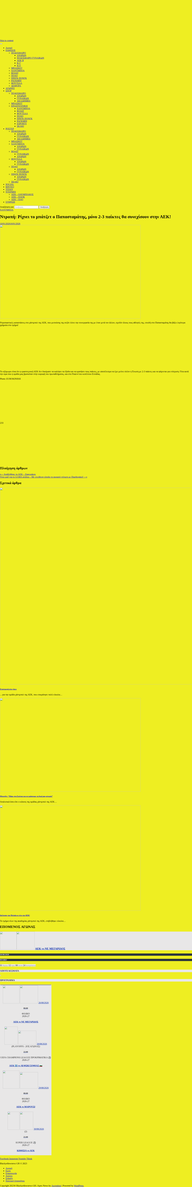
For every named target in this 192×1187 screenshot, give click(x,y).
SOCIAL (10, 184)
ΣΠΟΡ (9, 91)
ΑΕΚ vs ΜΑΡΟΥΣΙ (25, 1107)
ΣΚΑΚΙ (20, 126)
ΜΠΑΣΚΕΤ (16, 68)
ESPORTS (22, 123)
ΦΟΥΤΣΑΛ (16, 83)
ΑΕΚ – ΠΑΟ (17, 199)
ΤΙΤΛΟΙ (9, 189)
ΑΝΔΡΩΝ (21, 55)
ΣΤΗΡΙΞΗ (10, 202)
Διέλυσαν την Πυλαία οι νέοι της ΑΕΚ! (15, 915)
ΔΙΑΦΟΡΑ (16, 86)
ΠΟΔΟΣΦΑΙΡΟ (18, 53)
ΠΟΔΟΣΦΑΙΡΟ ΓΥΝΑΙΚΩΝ (30, 58)
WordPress (78, 1185)
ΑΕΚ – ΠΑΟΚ (18, 197)
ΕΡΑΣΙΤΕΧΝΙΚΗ (19, 106)
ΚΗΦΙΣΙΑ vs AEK (26, 1150)
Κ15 (19, 65)
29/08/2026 (44, 1088)
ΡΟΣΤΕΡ (10, 129)
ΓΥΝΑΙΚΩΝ (23, 98)
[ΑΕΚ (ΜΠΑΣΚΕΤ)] (8, 948)
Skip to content (6, 40)
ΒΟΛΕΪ (14, 73)
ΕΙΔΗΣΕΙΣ (10, 50)
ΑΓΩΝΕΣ (10, 88)
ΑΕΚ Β (20, 60)
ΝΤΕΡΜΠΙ (11, 192)
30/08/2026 (39, 1129)
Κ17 (19, 63)
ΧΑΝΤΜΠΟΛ (18, 70)
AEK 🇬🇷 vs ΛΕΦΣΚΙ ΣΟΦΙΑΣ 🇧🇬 (25, 1065)
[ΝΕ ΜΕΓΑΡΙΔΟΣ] (26, 948)
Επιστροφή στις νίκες (8, 689)
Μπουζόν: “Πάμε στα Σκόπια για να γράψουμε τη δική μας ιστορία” (26, 796)
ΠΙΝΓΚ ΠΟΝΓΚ (19, 78)
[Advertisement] (84, 19)
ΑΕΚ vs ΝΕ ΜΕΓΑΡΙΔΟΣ (50, 948)
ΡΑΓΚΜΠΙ (16, 80)
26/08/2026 (44, 1003)
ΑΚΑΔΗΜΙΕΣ (23, 101)
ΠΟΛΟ (14, 75)
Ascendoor (56, 1185)
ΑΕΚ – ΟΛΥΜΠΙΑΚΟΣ (22, 194)
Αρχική (9, 48)
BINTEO (10, 187)
